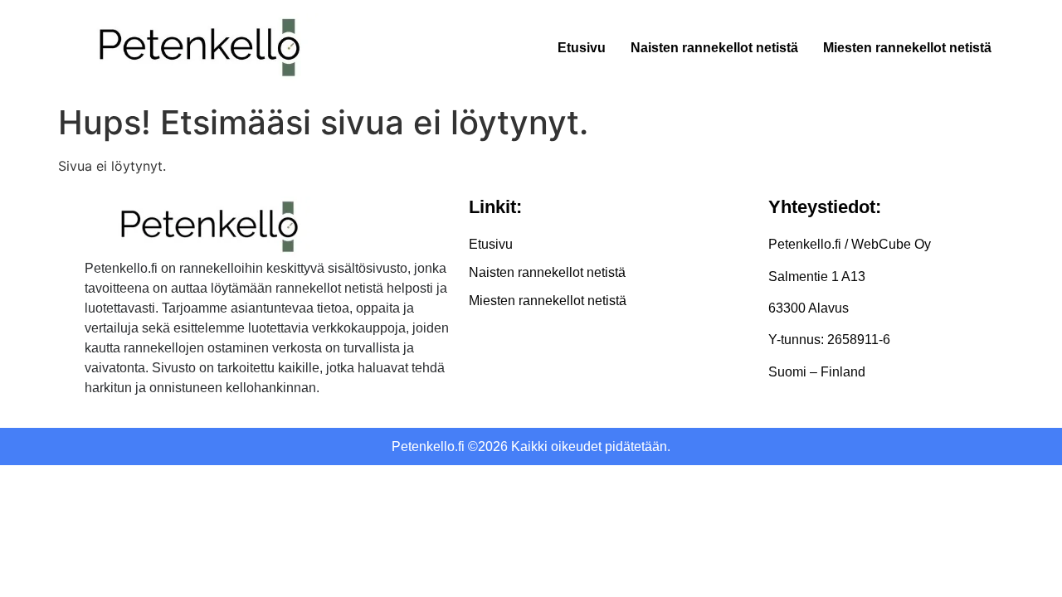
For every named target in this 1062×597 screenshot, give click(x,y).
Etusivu (582, 48)
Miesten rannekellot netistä (907, 48)
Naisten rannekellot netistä (714, 48)
